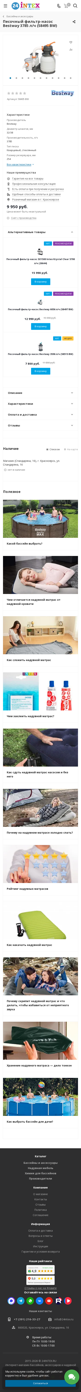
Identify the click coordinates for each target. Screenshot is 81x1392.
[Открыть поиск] (75, 6)
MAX (11, 1301)
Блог (40, 1241)
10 (64, 78)
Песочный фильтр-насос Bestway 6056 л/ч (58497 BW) (40, 309)
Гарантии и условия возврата (40, 1251)
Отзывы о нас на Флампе (40, 1288)
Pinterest (58, 1301)
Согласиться (40, 1383)
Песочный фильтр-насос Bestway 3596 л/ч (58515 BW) (40, 354)
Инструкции (40, 1246)
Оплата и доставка (40, 1230)
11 (70, 78)
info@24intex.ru (63, 1319)
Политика (40, 1210)
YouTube (49, 1301)
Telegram (20, 1301)
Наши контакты (40, 1311)
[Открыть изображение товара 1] (40, 58)
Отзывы (40, 1204)
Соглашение (40, 1215)
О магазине (40, 1194)
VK (39, 1301)
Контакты (40, 1199)
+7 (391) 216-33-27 (27, 1319)
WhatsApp (30, 1301)
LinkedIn (68, 1301)
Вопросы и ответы (40, 1236)
